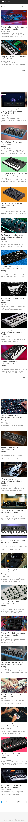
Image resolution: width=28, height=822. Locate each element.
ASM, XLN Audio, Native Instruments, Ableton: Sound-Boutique (11, 481)
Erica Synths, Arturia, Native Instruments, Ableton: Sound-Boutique (11, 205)
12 (15, 801)
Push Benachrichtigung (19, 820)
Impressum (16, 819)
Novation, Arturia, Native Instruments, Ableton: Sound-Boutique (11, 418)
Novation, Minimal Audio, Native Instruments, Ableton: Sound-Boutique (13, 300)
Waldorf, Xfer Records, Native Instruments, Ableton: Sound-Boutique (12, 665)
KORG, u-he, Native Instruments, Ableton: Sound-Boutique (13, 541)
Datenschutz (10, 819)
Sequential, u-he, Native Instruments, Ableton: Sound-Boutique (11, 363)
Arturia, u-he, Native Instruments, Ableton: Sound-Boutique (13, 786)
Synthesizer (8, 31)
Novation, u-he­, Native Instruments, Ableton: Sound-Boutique (14, 725)
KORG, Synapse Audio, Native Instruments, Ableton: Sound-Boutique (12, 237)
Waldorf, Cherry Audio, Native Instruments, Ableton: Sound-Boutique (12, 144)
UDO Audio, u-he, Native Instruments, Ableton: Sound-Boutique (11, 603)
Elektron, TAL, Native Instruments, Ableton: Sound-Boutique (13, 634)
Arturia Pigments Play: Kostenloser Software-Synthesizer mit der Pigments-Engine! (14, 111)
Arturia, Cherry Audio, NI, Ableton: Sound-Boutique (13, 695)
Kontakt (22, 819)
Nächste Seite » (22, 801)
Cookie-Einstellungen (8, 820)
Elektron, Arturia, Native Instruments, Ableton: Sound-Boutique (11, 572)
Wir (5, 819)
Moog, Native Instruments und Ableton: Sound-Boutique (12, 511)
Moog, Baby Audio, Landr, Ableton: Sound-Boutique (13, 58)
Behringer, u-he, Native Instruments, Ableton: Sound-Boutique (11, 449)
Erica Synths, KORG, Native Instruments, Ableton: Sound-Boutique (11, 755)
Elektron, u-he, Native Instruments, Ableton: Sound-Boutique (14, 28)
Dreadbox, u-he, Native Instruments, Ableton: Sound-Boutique (11, 268)
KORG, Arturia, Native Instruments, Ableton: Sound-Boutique (14, 175)
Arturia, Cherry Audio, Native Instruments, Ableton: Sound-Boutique (12, 332)
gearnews (8, 2)
